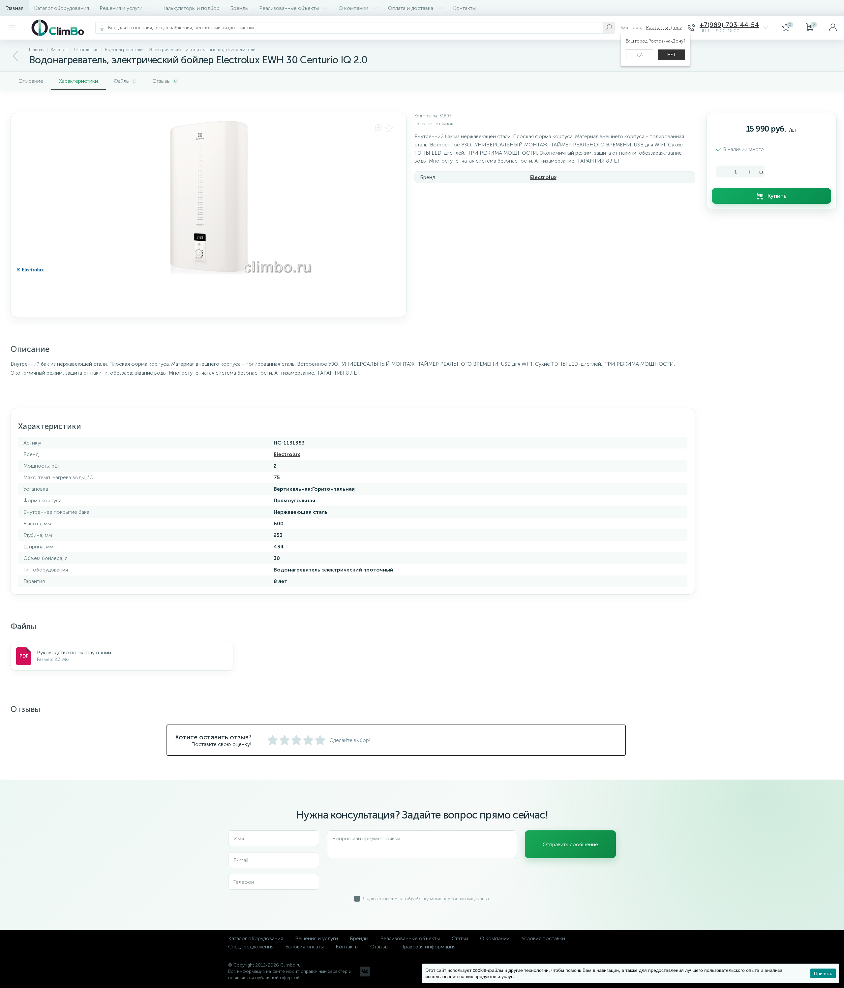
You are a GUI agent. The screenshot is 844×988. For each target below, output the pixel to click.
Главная (14, 8)
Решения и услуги (121, 8)
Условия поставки (543, 938)
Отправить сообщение (570, 844)
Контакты (464, 8)
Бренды (239, 8)
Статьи (460, 938)
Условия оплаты (305, 946)
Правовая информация (428, 946)
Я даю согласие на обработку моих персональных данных (426, 899)
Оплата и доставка (410, 8)
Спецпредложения (251, 946)
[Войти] (833, 28)
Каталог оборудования (61, 8)
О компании (353, 8)
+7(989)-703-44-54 (729, 25)
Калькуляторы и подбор (191, 8)
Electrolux (543, 177)
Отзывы (379, 946)
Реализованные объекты (289, 8)
